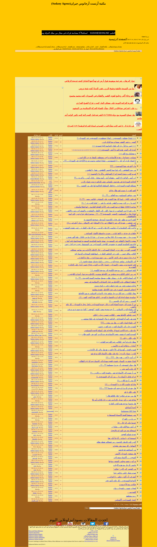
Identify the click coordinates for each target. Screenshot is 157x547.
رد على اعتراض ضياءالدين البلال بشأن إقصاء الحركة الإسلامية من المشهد (105, 108)
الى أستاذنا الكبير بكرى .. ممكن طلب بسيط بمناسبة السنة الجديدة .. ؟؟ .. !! (105, 278)
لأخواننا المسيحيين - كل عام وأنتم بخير (120, 481)
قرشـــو (35, 454)
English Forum (66, 49)
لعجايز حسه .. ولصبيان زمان (124, 488)
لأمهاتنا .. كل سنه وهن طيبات (124, 446)
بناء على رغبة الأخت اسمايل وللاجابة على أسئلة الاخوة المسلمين (110, 330)
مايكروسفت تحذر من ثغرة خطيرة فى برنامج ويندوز (115, 286)
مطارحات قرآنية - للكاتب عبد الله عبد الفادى (118, 342)
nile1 (34, 311)
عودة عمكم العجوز (128, 434)
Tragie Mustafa (34, 178)
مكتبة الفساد (103, 46)
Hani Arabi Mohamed (35, 234)
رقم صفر (34, 458)
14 (78, 150)
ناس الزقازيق (57, 49)
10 (86, 150)
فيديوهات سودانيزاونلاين (91, 536)
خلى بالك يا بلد (130, 392)
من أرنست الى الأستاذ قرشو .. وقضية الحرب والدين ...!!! (113, 373)
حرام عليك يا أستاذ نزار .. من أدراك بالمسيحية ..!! (116, 377)
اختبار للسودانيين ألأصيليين (125, 500)
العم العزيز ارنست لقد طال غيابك (122, 190)
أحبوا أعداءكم (130, 407)
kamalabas (35, 362)
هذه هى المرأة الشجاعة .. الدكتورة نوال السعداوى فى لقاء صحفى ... (108, 319)
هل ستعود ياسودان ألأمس (125, 454)
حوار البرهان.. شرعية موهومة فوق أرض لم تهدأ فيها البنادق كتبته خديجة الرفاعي (100, 81)
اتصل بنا (86, 49)
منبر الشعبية (71, 46)
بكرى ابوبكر (34, 427)
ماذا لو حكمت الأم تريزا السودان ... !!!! (120, 384)
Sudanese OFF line (128, 411)
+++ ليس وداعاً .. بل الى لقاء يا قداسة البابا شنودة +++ (114, 146)
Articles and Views (77, 49)
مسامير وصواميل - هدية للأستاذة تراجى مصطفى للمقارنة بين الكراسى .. (107, 157)
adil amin (35, 302)
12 (82, 150)
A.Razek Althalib (35, 186)
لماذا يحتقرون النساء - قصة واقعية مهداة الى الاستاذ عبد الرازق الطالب (107, 361)
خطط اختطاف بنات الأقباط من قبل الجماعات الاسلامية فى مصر (110, 282)
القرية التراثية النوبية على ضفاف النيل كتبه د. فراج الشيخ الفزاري (105, 103)
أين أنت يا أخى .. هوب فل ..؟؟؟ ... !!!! (121, 357)
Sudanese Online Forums (36, 539)
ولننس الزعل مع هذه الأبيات (124, 465)
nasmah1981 (35, 377)
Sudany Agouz (50, 138)
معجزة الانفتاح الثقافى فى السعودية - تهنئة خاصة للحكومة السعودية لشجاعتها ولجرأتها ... (100, 241)
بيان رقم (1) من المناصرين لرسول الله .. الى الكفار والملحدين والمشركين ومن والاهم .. (101, 211)
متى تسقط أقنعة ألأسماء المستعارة (121, 415)
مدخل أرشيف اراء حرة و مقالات (45, 46)
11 (84, 150)
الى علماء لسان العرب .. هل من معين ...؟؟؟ (118, 323)
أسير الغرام (35, 501)
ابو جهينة (34, 298)
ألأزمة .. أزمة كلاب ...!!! (126, 380)
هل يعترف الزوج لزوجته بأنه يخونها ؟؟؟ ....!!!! (117, 388)
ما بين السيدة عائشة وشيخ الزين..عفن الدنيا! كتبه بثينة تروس (106, 88)
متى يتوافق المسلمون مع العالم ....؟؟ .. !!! (119, 195)
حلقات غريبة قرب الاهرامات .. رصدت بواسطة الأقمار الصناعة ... (110, 233)
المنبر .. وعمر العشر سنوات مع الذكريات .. (119, 142)
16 (75, 150)
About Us (113, 537)
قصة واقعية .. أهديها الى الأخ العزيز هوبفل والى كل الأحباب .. (111, 350)
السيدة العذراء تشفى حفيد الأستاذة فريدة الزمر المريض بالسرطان (109, 334)
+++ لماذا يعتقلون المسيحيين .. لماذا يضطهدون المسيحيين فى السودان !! (106, 138)
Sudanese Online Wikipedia (37, 537)
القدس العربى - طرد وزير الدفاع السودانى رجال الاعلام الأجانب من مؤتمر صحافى (103, 250)
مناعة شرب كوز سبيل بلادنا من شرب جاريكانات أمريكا (114, 400)
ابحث (96, 46)
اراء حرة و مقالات (60, 46)
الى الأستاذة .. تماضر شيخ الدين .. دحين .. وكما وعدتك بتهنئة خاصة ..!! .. (107, 261)
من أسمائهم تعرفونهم (127, 450)
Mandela (34, 439)
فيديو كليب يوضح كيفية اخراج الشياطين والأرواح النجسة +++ (111, 174)
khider (35, 493)
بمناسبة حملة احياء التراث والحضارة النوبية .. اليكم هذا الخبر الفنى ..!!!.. (107, 297)
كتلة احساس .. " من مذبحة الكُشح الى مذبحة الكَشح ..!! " (113, 270)
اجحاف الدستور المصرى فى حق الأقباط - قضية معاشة (114, 290)
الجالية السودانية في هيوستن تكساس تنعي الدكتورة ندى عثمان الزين (108, 182)
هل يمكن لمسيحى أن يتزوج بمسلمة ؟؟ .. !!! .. (117, 365)
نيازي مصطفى (35, 220)
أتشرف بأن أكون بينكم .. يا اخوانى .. (121, 477)
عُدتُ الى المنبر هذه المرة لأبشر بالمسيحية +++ (116, 150)
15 (77, 150)
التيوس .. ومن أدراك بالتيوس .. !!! (122, 301)
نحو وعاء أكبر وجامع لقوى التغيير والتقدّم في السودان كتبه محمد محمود (101, 96)
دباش (34, 397)
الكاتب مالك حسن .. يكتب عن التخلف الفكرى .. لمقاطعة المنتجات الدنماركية (105, 254)
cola (35, 466)
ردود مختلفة (131, 496)
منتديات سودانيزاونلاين (115, 46)
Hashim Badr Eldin (34, 182)
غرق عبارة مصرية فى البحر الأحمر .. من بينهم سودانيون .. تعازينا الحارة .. (106, 258)
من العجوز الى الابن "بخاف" (124, 469)
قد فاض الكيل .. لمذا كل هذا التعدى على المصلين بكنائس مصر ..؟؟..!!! (107, 199)
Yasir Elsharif (35, 385)
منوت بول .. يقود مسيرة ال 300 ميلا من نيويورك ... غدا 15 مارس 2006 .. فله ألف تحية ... (101, 237)
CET (131, 504)
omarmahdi (50, 411)
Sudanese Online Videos (36, 536)
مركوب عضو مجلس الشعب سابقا (122, 461)
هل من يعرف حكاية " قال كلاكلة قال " (121, 396)
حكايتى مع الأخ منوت (127, 484)
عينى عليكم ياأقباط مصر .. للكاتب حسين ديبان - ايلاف (114, 315)
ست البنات (35, 331)
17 (73, 150)
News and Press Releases (96, 49)
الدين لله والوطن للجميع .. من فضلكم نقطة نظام (116, 442)
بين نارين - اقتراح (129, 419)
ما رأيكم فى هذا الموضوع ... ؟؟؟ (123, 166)
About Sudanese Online (113, 540)
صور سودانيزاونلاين (92, 534)
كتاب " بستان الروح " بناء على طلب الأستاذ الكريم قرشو (113, 353)
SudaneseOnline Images (35, 534)
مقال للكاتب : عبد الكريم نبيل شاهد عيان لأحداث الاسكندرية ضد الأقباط (107, 293)
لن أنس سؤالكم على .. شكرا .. (123, 427)
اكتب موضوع (137, 504)
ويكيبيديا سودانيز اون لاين (90, 537)
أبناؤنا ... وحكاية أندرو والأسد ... (123, 346)
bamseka (34, 423)
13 (80, 150)
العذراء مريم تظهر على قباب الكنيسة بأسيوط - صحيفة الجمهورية (110, 220)
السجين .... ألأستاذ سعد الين (125, 457)
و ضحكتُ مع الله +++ (127, 154)
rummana (35, 431)
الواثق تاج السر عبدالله (50, 190)
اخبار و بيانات (89, 46)
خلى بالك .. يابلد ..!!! (128, 338)
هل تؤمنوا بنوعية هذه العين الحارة (122, 404)
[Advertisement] (78, 18)
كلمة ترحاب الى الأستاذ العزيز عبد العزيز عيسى (117, 327)
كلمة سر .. (132, 492)
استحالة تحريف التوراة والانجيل (123, 430)
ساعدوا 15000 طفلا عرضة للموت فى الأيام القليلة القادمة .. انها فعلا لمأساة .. (105, 207)
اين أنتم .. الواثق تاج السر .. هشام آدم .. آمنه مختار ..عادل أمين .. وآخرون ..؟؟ (105, 178)
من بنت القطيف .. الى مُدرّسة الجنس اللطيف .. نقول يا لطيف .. (110, 170)
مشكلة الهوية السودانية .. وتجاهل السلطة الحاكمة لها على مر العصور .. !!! (106, 186)
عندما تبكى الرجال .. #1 (126, 423)
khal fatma (35, 366)
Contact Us (113, 539)
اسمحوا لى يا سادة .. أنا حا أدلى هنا (122, 438)
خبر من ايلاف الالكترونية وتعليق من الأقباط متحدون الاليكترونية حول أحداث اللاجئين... (101, 274)
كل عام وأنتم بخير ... (128, 369)
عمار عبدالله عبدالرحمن (35, 335)
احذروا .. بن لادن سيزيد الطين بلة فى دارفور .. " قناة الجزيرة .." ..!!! (108, 203)
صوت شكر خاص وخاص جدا (125, 473)
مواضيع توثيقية (80, 46)
